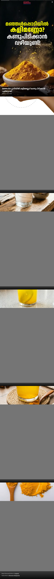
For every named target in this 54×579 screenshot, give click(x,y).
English (17, 573)
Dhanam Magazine (14, 575)
